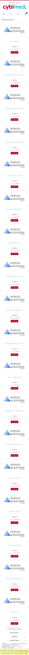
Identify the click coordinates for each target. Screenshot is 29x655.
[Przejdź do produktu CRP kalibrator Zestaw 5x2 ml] (14, 335)
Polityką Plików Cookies (5, 651)
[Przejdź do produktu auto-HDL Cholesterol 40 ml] (14, 301)
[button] (3, 14)
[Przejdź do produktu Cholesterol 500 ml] (14, 502)
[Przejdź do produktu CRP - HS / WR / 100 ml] (14, 368)
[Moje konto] (18, 14)
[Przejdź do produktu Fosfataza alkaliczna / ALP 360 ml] (14, 99)
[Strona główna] (14, 7)
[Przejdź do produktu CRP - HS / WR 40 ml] (14, 234)
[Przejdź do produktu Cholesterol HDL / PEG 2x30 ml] (14, 402)
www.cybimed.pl (18, 648)
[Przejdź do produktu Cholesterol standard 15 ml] (14, 435)
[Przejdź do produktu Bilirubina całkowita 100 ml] (14, 570)
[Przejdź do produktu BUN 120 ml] (14, 603)
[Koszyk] (25, 13)
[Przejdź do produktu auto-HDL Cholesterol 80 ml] (14, 200)
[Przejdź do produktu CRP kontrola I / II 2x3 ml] (14, 167)
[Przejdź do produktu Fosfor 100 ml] (14, 32)
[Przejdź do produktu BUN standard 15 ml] (14, 536)
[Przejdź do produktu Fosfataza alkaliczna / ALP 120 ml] (14, 66)
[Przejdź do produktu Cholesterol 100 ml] (14, 469)
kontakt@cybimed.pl (14, 646)
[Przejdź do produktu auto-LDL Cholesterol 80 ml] (14, 267)
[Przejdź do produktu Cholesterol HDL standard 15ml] (14, 133)
